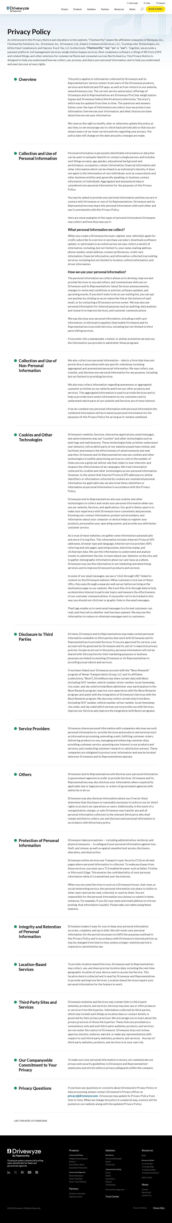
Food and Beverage (113, 1158)
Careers (145, 1189)
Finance (108, 1182)
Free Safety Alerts (77, 1164)
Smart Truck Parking (77, 1182)
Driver (108, 1173)
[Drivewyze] (20, 9)
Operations (110, 1179)
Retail (107, 1161)
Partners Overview (77, 1193)
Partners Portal (75, 1197)
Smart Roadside (75, 1179)
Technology (110, 1185)
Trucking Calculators (150, 1173)
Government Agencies (115, 1189)
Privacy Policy (159, 1208)
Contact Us (146, 1195)
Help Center (147, 1177)
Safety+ (72, 1161)
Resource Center (148, 1160)
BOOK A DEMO (155, 9)
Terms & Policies (140, 1208)
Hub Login (133, 3)
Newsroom (146, 1192)
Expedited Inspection (78, 1168)
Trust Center (112, 1196)
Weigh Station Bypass (78, 1158)
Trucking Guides (149, 1170)
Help (148, 3)
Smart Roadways (76, 1175)
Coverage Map (148, 1166)
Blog (144, 1155)
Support (161, 3)
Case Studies (147, 1163)
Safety (108, 1175)
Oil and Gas (110, 1164)
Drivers (64, 9)
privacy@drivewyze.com (83, 1095)
